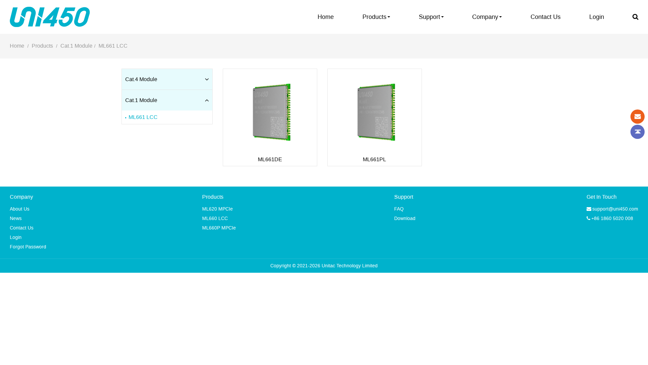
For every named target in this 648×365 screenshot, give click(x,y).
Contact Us (546, 17)
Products (374, 17)
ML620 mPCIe (217, 209)
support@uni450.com (615, 209)
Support (429, 17)
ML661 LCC (113, 45)
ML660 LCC (215, 218)
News (16, 218)
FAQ (399, 209)
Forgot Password (28, 247)
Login (596, 17)
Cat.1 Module (76, 45)
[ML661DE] (270, 117)
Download (404, 218)
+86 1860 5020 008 (612, 218)
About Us (19, 209)
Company (485, 17)
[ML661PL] (375, 117)
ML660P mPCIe (219, 228)
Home (326, 17)
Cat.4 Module (141, 79)
